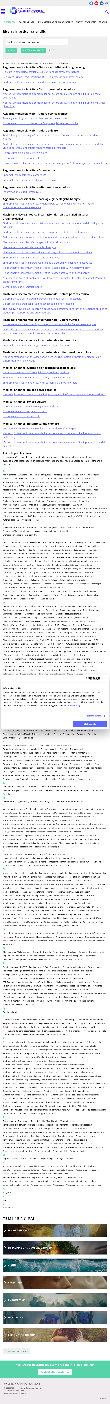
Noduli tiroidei (75, 940)
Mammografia (56, 884)
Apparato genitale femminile (48, 508)
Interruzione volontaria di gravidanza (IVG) (22, 835)
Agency (43, 489)
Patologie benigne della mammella (29, 970)
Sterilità (72, 1106)
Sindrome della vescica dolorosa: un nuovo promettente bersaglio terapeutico (47, 232)
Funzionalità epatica (51, 775)
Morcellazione (76, 918)
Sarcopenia (56, 1046)
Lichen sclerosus (78, 858)
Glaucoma (84, 790)
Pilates (50, 982)
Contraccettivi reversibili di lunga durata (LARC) (24, 591)
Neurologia (8, 937)
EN (106, 2)
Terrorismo (8, 1140)
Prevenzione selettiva (79, 989)
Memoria (50, 892)
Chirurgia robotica (91, 568)
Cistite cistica (9, 576)
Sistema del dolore (62, 1091)
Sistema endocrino (81, 1091)
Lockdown (84, 861)
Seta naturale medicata (82, 1053)
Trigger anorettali (69, 1147)
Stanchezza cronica (34, 1106)
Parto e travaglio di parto (74, 967)
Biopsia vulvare (66, 527)
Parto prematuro (95, 967)
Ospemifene (8, 955)
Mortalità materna (30, 922)
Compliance (72, 583)
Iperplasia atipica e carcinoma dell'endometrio (24, 843)
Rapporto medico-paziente (15, 1023)
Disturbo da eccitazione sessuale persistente (75, 662)
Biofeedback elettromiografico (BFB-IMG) (21, 527)
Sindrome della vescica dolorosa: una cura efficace (31, 257)
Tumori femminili (42, 1151)
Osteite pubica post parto (70, 955)
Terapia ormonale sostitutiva (16, 1136)
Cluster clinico (9, 580)
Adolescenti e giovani (28, 489)
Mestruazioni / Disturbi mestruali (64, 899)
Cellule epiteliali (38, 561)
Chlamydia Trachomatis (39, 572)
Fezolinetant (27, 768)
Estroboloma (68, 734)
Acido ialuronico (81, 482)
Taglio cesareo (9, 1121)
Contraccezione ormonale (59, 591)
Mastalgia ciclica (10, 888)
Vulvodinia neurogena (41, 1185)
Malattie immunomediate (56, 877)
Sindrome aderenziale (13, 1057)
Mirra (19, 914)
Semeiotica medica (89, 1049)
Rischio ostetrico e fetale (95, 1031)
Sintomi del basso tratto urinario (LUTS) (45, 1087)
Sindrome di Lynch (11, 1076)
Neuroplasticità (10, 940)
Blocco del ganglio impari (45, 531)
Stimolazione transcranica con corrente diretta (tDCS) (48, 1109)
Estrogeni (81, 734)
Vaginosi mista (48, 1170)
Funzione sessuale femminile (16, 779)
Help (51, 50)
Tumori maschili (60, 1151)
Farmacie (64, 749)
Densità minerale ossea (13, 610)
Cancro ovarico (51, 546)
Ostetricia (32, 959)
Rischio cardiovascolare (52, 1031)
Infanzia (47, 816)
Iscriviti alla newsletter (55, 1372)
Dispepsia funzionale (54, 636)
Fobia (56, 771)
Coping (94, 591)
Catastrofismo (47, 557)
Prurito (49, 1001)
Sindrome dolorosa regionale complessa (83, 1076)
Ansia (23, 505)
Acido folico (66, 482)
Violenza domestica (73, 1177)
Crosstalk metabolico (29, 598)
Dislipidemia (97, 629)
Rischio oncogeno (73, 1031)
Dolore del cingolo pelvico (63, 670)
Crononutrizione (10, 598)
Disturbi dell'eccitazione (35, 647)
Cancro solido (91, 546)
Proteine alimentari (11, 1001)
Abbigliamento (9, 474)
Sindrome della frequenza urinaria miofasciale (64, 1064)
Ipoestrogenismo (10, 846)
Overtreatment (60, 959)
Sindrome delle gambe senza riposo (19, 1072)
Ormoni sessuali (96, 952)
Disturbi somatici (10, 662)
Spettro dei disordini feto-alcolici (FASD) (53, 1102)
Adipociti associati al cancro (86, 486)
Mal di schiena (20, 873)
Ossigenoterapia (37, 955)
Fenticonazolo (76, 764)
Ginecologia (73, 790)
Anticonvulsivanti (48, 505)
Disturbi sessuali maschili (40, 659)
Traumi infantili (52, 1147)
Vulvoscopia (58, 1185)
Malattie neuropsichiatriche (58, 880)
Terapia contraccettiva (82, 1125)
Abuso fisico (93, 474)
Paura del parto (58, 974)
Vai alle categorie (18, 1351)
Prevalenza (97, 985)
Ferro (97, 764)
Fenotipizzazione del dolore (55, 764)
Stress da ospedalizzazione (94, 1109)
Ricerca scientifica (65, 1027)
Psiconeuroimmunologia (65, 1001)
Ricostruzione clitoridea (86, 1027)
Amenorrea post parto (51, 497)
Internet (77, 831)
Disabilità (66, 625)
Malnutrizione (41, 884)
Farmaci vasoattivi (49, 749)
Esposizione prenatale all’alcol (16, 734)
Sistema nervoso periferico (63, 1094)
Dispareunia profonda (13, 636)
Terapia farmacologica (32, 1128)
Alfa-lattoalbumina (11, 493)
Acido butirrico (88, 478)
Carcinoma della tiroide (13, 553)
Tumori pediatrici (77, 1151)
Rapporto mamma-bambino (90, 1019)
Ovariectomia (45, 959)
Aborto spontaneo (62, 474)
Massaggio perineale (96, 884)
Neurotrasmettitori (45, 940)
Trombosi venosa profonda (91, 1147)
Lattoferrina (46, 854)
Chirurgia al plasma (27, 568)
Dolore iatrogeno (10, 674)
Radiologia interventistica (50, 1019)
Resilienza (35, 1027)
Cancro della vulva (97, 542)
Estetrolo (36, 734)
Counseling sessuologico (40, 595)
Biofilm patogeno (48, 527)
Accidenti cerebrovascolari (31, 478)
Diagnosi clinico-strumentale (56, 617)
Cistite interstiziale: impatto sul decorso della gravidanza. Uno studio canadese (47, 252)
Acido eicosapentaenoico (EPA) (45, 482)
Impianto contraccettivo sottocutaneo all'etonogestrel (43, 813)
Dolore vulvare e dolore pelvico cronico (25, 152)
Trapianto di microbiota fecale (78, 1143)
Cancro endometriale (12, 546)
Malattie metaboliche (12, 880)
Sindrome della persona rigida (16, 1068)
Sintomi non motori (95, 1087)
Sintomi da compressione (14, 1087)
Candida (23, 550)
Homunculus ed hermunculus (69, 801)
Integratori (101, 828)
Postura (37, 985)
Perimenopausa (47, 978)
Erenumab (7, 730)
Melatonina (39, 892)
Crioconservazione (76, 595)
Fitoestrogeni (8, 771)
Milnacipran (57, 910)
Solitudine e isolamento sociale (34, 1098)
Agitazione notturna (58, 489)
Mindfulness (71, 910)
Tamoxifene (23, 1121)
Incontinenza (100, 813)
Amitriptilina (79, 497)
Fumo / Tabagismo (31, 775)
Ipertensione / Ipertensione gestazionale (65, 843)
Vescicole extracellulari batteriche (36, 1173)
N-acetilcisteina (10, 933)
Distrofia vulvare (38, 644)
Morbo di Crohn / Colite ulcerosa (17, 918)
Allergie (89, 493)
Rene (26, 1027)
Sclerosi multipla (88, 1046)
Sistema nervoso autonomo (36, 1094)
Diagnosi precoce (32, 621)
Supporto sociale (46, 1113)
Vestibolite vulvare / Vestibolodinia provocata (23, 1177)
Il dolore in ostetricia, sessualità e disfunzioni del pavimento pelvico (41, 71)
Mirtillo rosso (31, 914)
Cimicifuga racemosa (71, 572)
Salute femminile (77, 1042)
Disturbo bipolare (45, 662)
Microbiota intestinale (37, 907)
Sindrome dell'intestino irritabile (17, 1061)
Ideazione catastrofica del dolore (24, 809)
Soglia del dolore (10, 1098)
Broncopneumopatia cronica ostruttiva (20, 535)
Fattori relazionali (85, 760)
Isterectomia (40, 846)
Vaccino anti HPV (31, 1166)
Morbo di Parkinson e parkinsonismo (50, 918)
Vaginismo (90, 22)
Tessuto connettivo (40, 1140)
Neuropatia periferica (95, 937)
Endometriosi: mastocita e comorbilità (24, 174)
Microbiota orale (57, 907)
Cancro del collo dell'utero (34, 542)
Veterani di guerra (54, 1177)
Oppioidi (83, 952)
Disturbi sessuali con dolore (72, 655)
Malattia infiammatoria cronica (43, 873)
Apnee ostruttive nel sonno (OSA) (17, 508)
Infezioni (29, 820)
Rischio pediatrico (12, 1034)
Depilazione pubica (35, 610)
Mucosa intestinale (95, 922)
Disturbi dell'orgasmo (12, 651)
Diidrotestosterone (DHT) (48, 625)
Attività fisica (31, 516)
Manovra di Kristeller (74, 884)
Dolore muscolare (75, 674)
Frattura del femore (11, 775)
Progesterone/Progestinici (94, 993)
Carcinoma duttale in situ (37, 553)
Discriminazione (61, 629)
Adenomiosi (55, 486)
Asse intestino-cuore (74, 512)
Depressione (51, 610)
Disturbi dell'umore (33, 651)
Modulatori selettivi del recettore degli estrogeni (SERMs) (64, 914)
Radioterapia (70, 1019)
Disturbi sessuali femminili (15, 659)
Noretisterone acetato (94, 940)
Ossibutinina (22, 955)
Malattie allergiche (12, 877)
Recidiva (33, 1023)
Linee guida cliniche (37, 861)
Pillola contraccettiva (65, 982)
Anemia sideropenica (79, 501)
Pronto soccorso (71, 997)
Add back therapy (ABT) (13, 486)
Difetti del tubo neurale (84, 621)
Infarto (56, 816)
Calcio (5, 542)
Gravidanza (8, 794)
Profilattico (75, 993)
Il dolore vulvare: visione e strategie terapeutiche (30, 406)
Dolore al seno (70, 666)
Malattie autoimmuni (32, 877)
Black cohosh (26, 531)
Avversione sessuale (30, 520)
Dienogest (66, 621)
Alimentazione (56, 493)
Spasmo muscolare (11, 1102)
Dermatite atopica (91, 610)
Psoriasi (19, 1004)
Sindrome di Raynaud (31, 1076)
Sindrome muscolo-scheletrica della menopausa (24, 1083)
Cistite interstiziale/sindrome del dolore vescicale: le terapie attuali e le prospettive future (53, 237)
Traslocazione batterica (13, 1147)
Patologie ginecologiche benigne (17, 974)
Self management (71, 1049)
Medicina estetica (95, 888)
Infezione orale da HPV (13, 820)
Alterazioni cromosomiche (14, 497)
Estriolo (57, 734)
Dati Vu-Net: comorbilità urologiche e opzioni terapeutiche (36, 372)
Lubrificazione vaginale (13, 865)
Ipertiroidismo (92, 843)
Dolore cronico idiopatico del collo (18, 670)
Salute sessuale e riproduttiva (34, 1046)
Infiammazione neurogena (66, 824)
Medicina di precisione (74, 888)
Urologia (59, 1158)
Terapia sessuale (65, 1136)
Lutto (67, 865)
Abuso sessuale (10, 478)
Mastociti (38, 888)
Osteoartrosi (90, 955)
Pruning (40, 1001)
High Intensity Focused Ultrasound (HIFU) (35, 801)
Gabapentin (8, 786)
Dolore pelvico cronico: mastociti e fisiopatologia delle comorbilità (40, 123)
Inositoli (6, 828)
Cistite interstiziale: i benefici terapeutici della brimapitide (35, 242)
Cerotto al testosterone (88, 561)
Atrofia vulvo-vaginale (13, 516)
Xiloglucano (8, 1192)
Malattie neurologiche (34, 880)
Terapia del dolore (11, 1128)
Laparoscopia (21, 854)
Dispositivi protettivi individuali (80, 636)
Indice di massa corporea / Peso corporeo (22, 816)
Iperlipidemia (91, 839)
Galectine (20, 786)
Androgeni (51, 501)
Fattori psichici (9, 760)
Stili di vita (82, 1106)
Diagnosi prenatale (51, 621)
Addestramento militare (37, 486)
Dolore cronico (86, 666)
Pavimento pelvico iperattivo (80, 974)
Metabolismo (87, 899)
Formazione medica (80, 771)
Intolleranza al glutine (63, 835)
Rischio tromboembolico (33, 1034)
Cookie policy (21, 1393)
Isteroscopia (53, 846)
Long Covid (96, 861)
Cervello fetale (43, 565)
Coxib (63, 595)
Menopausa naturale (63, 895)
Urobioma (33, 1158)
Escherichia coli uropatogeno (78, 730)
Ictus (5, 809)
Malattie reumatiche (83, 880)
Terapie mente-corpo (85, 1136)
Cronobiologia (93, 595)
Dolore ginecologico (86, 670)
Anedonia (63, 501)
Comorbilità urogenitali (54, 583)
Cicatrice (56, 572)
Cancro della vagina (77, 542)
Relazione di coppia (76, 1023)
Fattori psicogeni (25, 760)
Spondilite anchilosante (83, 1102)
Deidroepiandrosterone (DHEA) (42, 606)
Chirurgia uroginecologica (14, 572)
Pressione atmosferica (80, 985)
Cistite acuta (89, 572)
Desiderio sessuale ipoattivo (68, 613)
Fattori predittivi (86, 756)
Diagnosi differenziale (13, 621)
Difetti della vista (27, 625)
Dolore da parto (43, 670)
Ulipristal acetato (10, 1158)
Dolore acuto (56, 666)
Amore (91, 497)
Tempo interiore (68, 1121)
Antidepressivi (64, 505)
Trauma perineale (34, 1147)
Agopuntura (86, 489)
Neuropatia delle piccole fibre (69, 937)
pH (43, 982)
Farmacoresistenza (78, 749)
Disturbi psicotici (11, 655)
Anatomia (40, 501)
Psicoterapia (8, 1004)
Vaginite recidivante (12, 1170)
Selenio (57, 1049)
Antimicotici (78, 505)
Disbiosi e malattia (11, 629)
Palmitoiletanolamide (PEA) (15, 967)
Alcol (96, 489)
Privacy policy (9, 1393)
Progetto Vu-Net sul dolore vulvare (19, 997)
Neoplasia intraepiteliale (48, 933)
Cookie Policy (73, 705)
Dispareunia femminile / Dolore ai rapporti (53, 632)
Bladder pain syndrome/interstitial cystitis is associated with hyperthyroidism (46, 267)
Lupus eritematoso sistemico (39, 865)
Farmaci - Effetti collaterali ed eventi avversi (49, 745)
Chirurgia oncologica (72, 568)
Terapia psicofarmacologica (43, 1136)
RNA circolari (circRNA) (57, 1034)
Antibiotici (33, 505)
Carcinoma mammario (62, 553)
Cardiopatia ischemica (84, 553)
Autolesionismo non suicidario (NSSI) (65, 516)
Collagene (34, 580)
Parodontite (55, 967)
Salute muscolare (95, 1042)
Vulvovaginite (72, 1185)
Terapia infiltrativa (78, 1128)
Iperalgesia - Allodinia (45, 839)
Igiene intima (65, 809)
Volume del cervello (11, 1185)
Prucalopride (28, 1001)
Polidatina (7, 985)
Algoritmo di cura (30, 493)
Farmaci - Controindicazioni (15, 745)
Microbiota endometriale (14, 907)
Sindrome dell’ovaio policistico (51, 1072)
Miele (26, 910)
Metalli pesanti (9, 903)
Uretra (23, 1158)
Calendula (15, 542)
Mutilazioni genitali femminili (65, 925)
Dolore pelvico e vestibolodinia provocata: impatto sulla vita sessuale (42, 298)
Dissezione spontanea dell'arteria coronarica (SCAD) (74, 640)
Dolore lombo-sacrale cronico (52, 674)
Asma (24, 512)
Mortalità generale (11, 922)
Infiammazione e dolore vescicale (22, 191)
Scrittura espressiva (23, 1049)
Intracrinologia (9, 839)
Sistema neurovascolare (88, 1094)
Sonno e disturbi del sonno (63, 1098)
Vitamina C (47, 1181)
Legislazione (59, 854)
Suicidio (32, 1113)
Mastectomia (26, 888)
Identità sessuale (48, 809)
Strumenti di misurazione (15, 1113)
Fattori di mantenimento (80, 753)
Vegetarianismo (83, 1170)
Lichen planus (62, 858)
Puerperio (30, 1004)
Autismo (43, 516)
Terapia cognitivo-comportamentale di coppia (23, 1125)
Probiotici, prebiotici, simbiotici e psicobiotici (23, 993)
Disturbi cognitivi (55, 644)
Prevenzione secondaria (57, 989)
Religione (7, 1027)
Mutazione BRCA (42, 925)
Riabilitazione (49, 1027)
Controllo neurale (81, 591)
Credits (103, 1398)
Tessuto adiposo (22, 1140)
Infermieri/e (67, 816)
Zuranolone (8, 1207)
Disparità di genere (33, 636)
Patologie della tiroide (82, 970)
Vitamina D (59, 1181)
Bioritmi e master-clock (85, 527)
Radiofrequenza (30, 1019)
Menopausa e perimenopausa (16, 895)
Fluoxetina (46, 771)
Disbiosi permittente (31, 629)
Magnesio (7, 873)
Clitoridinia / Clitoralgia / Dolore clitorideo (73, 576)
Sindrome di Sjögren (53, 1076)
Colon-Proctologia (49, 580)
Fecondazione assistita (30, 764)
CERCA (105, 12)
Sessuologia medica (60, 1053)
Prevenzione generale (12, 989)
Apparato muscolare (72, 508)
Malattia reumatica (97, 873)
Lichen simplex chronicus (14, 861)
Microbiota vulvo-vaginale (78, 907)
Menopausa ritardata (12, 899)
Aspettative (35, 512)
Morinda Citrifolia (93, 918)
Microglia (96, 907)
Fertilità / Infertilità (11, 768)
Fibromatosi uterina (44, 768)
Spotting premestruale (13, 1106)
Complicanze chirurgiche (91, 583)
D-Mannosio (8, 606)
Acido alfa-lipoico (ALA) (69, 478)
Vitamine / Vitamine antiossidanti (81, 1181)
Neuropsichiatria (26, 940)
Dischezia (47, 629)
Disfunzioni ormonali (80, 629)
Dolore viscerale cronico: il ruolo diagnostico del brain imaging (38, 303)
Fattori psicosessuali (45, 760)
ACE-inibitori (51, 478)
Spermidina (27, 1102)
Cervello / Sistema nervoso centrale (18, 565)
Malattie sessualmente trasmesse (18, 884)
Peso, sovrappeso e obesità (69, 978)
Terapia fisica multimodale (56, 1128)
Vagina (44, 1166)
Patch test (7, 970)
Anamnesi (28, 501)
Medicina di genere (53, 888)
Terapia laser (36, 1132)
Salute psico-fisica (11, 1046)
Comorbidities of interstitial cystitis (22, 286)
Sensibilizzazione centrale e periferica (20, 1053)
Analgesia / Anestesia (12, 501)
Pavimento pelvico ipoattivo (15, 978)
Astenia (89, 512)
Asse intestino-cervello (52, 512)
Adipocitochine (9, 489)
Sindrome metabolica (80, 1079)
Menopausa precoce (85, 895)
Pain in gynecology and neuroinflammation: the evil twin (35, 118)
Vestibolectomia (61, 1173)
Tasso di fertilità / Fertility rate (44, 1121)
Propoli (84, 997)
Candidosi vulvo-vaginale (40, 550)
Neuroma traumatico (24, 937)
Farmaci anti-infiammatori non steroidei (21, 749)
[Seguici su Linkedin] (102, 3)
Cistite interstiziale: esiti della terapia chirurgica (29, 247)
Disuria (101, 662)
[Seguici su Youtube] (96, 3)
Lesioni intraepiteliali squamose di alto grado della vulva (28, 858)
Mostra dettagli (94, 716)
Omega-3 (37, 952)
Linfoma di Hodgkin (69, 861)
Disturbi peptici (99, 651)
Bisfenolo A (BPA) (10, 531)
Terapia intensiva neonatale (15, 1132)
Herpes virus (8, 801)
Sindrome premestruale (94, 1083)
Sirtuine (47, 1091)
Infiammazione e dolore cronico (55, 22)
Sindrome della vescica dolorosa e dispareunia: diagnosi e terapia (40, 82)
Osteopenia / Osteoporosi (14, 959)
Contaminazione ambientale (50, 587)
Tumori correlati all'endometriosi (17, 1151)
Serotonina (44, 1053)
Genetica (49, 790)
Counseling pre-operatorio (15, 595)
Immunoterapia (10, 813)
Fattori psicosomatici (65, 760)
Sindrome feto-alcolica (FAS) (15, 1079)
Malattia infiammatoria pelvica (73, 873)
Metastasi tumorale (27, 903)
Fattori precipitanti (46, 756)
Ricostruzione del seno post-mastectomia (21, 1031)
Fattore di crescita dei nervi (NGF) (18, 753)
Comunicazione (10, 587)
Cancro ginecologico (33, 546)
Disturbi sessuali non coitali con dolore (72, 659)
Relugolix (18, 1027)
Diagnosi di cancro (79, 617)
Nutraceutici (8, 944)
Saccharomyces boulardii (14, 1042)
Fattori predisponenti (66, 756)
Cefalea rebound (92, 557)
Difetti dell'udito (10, 625)
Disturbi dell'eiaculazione (60, 647)
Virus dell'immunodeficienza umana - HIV (21, 1181)
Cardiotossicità (32, 557)
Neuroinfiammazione (96, 933)
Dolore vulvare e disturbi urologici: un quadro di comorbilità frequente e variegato (49, 324)
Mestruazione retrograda (35, 899)
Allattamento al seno (74, 493)
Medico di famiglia (11, 892)
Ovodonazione (75, 959)
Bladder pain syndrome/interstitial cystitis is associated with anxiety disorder (46, 272)
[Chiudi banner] (106, 678)
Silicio (97, 1053)
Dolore (30, 666)
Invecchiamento (25, 839)
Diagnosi (37, 617)
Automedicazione (92, 516)
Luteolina (58, 865)
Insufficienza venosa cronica (61, 828)
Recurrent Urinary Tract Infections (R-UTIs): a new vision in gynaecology (43, 77)
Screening (7, 1049)
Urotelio (69, 1158)
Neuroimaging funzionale (72, 933)
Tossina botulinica (38, 1143)
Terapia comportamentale (57, 1125)
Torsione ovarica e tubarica (15, 1143)
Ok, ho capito (90, 724)
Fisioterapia (96, 768)
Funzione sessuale (70, 775)
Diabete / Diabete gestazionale (16, 617)
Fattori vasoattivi (10, 764)
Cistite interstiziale (25, 576)
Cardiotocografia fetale (13, 557)
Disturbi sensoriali (49, 655)
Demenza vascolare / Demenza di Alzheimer (78, 606)
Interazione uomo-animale (59, 831)
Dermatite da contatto (13, 613)
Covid (55, 595)
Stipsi (77, 1109)
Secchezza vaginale (43, 1049)
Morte (82, 922)
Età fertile (92, 734)
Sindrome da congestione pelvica (66, 1057)
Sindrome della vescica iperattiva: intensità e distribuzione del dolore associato (47, 262)
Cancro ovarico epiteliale (71, 546)
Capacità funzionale (63, 550)
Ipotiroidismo (26, 846)
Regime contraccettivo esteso (52, 1023)
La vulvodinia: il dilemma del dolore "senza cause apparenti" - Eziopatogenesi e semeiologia (55, 163)
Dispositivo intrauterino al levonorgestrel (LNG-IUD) (26, 640)
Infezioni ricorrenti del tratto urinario (19, 824)
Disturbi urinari (27, 662)
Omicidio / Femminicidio (54, 952)
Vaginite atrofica (86, 1166)
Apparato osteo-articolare (95, 508)
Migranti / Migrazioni (40, 910)
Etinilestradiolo (9, 737)
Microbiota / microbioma (79, 903)
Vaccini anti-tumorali (12, 1166)
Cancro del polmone (57, 542)
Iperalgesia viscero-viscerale (69, 839)
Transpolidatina (55, 1143)
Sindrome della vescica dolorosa (47, 1068)
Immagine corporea (95, 809)
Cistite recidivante (44, 576)
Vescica (95, 1170)
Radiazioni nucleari (11, 1019)
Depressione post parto (70, 610)
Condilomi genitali (27, 587)
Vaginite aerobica (69, 1166)
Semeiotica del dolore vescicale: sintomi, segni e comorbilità (37, 377)
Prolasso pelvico (54, 997)
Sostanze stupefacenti (87, 1098)
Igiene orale (78, 809)
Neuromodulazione (45, 937)
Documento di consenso (13, 666)
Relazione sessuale (96, 1023)
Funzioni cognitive (67, 779)
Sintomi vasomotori (11, 1091)
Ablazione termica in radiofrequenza (34, 474)
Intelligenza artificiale (35, 831)
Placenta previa (83, 982)
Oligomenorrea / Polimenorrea (16, 952)
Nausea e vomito (26, 933)
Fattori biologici (60, 753)
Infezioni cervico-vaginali (47, 820)
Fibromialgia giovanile (79, 768)
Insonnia (42, 828)
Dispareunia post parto (85, 632)
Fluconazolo (34, 771)
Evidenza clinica (26, 737)
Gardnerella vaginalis (36, 786)
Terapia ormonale (70, 1132)
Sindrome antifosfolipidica (37, 1057)
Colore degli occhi (11, 583)
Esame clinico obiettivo (25, 730)
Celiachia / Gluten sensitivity (15, 561)
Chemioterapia (9, 568)
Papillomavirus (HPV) (38, 967)
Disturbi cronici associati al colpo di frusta (84, 644)
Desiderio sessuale (45, 613)
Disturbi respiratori (30, 655)
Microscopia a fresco (12, 910)
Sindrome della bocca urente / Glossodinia (22, 1064)
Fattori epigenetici (11, 756)
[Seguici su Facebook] (91, 3)
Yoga (5, 1200)
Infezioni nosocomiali (69, 820)
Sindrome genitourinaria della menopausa (49, 1079)
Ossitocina (52, 955)
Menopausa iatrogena (42, 895)
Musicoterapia (25, 925)
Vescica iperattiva (11, 1173)
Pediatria (34, 978)
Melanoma (26, 892)
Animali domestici (11, 505)
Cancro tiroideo (10, 550)
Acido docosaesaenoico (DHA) (16, 482)
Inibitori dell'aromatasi (90, 824)
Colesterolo (23, 580)
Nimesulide (61, 940)
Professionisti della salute (56, 993)
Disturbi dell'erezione (83, 647)
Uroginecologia (46, 1158)
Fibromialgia (61, 768)
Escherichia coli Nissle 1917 (50, 730)
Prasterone (48, 985)
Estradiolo (47, 734)
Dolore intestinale (28, 674)
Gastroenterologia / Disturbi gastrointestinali (23, 790)
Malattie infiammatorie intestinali (85, 877)
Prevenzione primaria (34, 989)
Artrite (17, 512)
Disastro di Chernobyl (82, 625)
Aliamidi (43, 493)
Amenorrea (34, 497)
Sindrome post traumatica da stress (65, 1083)
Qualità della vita (10, 1012)
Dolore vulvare (27, 22)
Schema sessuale (70, 1046)
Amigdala (67, 497)
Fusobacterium (84, 779)
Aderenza (67, 486)
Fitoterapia (22, 771)
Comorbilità (36, 583)
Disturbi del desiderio (12, 647)
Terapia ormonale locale (91, 1132)
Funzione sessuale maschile (43, 779)
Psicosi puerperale (87, 1001)
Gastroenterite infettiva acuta (61, 786)
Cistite (79, 22)
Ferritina (88, 764)
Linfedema (53, 861)
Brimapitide (65, 531)
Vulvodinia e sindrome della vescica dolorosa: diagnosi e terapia (39, 428)
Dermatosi (29, 613)
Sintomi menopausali (75, 1087)
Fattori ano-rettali (43, 753)
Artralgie (8, 512)
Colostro (25, 583)
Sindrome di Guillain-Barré (79, 1072)
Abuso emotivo (79, 474)
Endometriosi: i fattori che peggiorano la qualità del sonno (36, 345)
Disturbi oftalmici (81, 651)
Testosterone (57, 1140)
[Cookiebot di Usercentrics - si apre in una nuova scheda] (88, 679)
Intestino (47, 835)
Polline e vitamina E (23, 985)
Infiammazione (45, 824)
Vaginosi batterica (31, 1170)
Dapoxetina (21, 606)
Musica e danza (10, 925)
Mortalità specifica (69, 922)
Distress (24, 644)
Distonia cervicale (11, 644)
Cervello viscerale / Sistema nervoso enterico (72, 565)
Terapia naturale (52, 1132)
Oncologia (71, 952)
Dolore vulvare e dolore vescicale (21, 158)
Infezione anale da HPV (85, 816)
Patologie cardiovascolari (59, 970)
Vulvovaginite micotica (91, 1185)
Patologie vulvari (41, 974)
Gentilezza (60, 790)
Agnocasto (73, 489)
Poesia (95, 982)
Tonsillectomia (80, 1140)
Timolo (69, 1140)
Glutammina (97, 790)
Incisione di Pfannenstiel (80, 813)
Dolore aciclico (41, 666)
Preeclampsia (62, 985)
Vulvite (26, 1185)
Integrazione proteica (13, 831)
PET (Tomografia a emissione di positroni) (21, 982)
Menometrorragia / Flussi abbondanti (74, 892)
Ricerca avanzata (33, 50)
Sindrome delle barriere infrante (78, 1068)
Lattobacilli (34, 854)
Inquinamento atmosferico (24, 828)
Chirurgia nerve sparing (49, 568)
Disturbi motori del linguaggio (57, 651)
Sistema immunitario (12, 1094)
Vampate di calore (65, 1170)
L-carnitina (7, 854)
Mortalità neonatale (49, 922)
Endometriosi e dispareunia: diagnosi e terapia (29, 180)
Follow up (65, 771)
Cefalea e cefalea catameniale (69, 557)
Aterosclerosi (101, 512)
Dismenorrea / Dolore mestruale (17, 632)
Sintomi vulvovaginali (32, 1091)
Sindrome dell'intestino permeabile (50, 1061)
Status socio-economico (55, 1106)
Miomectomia (9, 914)
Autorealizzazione (11, 520)
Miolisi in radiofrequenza (90, 910)
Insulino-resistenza (85, 828)
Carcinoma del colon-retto (85, 550)
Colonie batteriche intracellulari (74, 580)
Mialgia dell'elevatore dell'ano (51, 903)
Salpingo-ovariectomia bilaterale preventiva (47, 1042)
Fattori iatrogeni (28, 756)
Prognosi (41, 997)
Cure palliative (47, 598)
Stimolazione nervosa (12, 1109)
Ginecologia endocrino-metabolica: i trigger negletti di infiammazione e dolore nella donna (54, 394)
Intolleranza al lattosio (86, 835)
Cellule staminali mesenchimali (62, 561)
